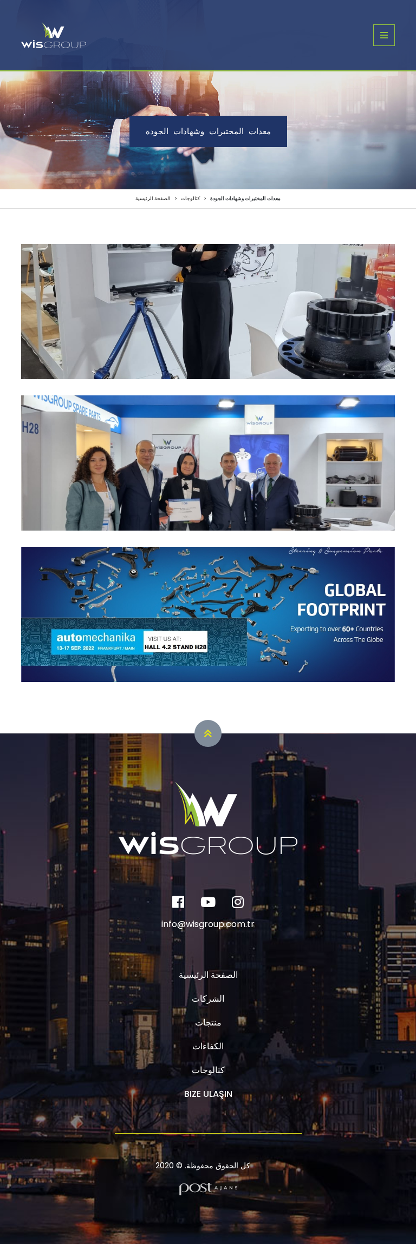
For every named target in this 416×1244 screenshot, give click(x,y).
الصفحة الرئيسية (153, 198)
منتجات (208, 1022)
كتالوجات (190, 198)
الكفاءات (208, 1046)
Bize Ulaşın (208, 1094)
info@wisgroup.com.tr (208, 924)
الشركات (208, 998)
